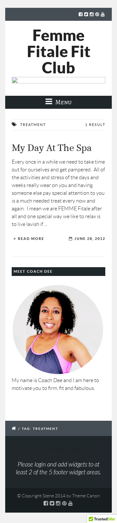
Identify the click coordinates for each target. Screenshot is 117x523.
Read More (31, 239)
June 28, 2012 (89, 239)
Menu (63, 102)
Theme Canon (86, 495)
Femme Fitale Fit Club (58, 51)
